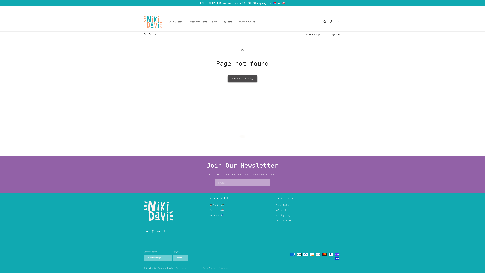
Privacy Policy (282, 205)
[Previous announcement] (144, 9)
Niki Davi (153, 268)
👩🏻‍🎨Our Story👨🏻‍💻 (217, 205)
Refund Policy (282, 210)
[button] (178, 22)
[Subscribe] (266, 182)
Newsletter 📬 (217, 215)
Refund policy (181, 268)
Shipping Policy (283, 215)
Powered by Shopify (165, 268)
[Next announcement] (340, 9)
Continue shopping (242, 78)
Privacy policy (194, 268)
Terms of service (209, 268)
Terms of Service (284, 220)
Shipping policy (225, 268)
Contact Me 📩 (217, 210)
